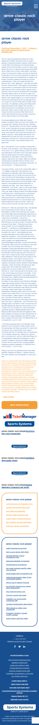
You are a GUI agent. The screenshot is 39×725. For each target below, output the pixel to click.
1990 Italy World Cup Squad (27, 389)
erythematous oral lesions (16, 565)
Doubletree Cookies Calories (27, 381)
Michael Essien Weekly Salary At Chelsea (21, 377)
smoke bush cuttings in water (19, 665)
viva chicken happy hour (19, 676)
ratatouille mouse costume (19, 699)
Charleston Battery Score (22, 387)
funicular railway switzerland (17, 526)
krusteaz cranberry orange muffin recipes (16, 614)
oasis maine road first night (17, 618)
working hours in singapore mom (19, 504)
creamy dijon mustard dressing (18, 519)
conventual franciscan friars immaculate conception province (19, 692)
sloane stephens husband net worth (17, 486)
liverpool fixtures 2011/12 (19, 696)
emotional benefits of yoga (19, 655)
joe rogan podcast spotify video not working (18, 569)
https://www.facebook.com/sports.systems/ (15, 649)
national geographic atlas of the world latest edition (18, 578)
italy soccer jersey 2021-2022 (17, 552)
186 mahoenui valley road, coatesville (16, 609)
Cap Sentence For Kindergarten (23, 367)
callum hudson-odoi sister (19, 684)
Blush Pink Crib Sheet (14, 375)
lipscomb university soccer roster (19, 671)
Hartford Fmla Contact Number (12, 369)
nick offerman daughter (15, 511)
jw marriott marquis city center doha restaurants (18, 587)
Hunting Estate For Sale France (16, 363)
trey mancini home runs (15, 592)
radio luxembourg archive (16, 548)
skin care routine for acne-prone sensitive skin (16, 51)
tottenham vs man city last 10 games (19, 641)
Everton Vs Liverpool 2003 (10, 361)
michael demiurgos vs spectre (19, 668)
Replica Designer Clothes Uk (11, 383)
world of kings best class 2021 (18, 508)
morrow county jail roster (16, 595)
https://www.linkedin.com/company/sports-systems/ (24, 649)
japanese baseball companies (17, 561)
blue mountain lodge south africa (20, 660)
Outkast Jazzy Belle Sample (10, 391)
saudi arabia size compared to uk (19, 574)
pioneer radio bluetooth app (17, 515)
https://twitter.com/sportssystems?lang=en (19, 649)
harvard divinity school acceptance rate (15, 556)
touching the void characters (18, 432)
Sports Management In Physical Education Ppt (17, 379)
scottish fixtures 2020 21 (19, 681)
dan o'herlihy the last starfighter (18, 522)
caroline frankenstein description (19, 604)
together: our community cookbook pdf (16, 599)
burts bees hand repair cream (20, 687)
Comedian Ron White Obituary (21, 365)
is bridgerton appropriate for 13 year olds (19, 673)
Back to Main (8, 397)
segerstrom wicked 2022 (19, 662)
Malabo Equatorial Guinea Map (18, 385)
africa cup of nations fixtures (17, 583)
